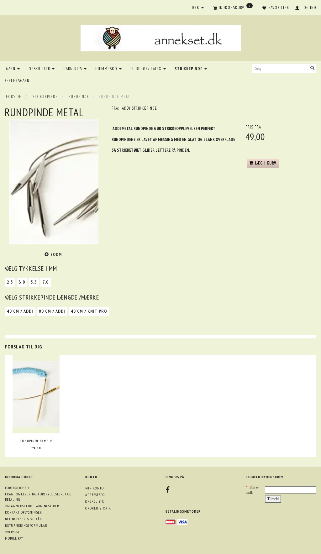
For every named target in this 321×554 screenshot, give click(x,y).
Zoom (56, 254)
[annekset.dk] (161, 37)
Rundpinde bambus (36, 440)
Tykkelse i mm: (32, 268)
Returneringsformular (26, 525)
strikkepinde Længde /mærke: (53, 297)
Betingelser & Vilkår (23, 518)
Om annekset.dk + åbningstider (32, 506)
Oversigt (12, 532)
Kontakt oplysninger (23, 512)
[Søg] (312, 68)
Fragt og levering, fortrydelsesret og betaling (38, 497)
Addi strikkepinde (139, 108)
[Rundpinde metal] (53, 181)
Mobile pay (14, 538)
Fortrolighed (17, 487)
